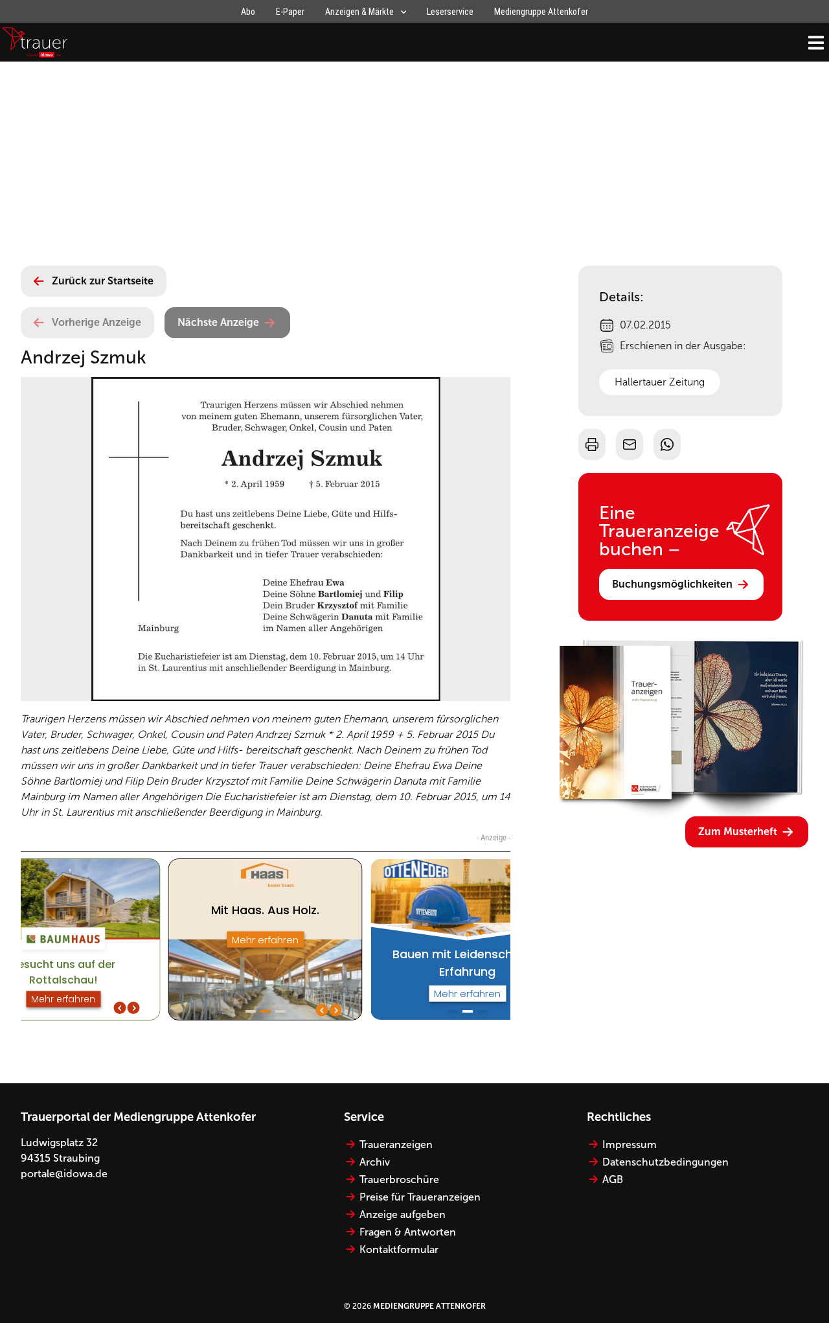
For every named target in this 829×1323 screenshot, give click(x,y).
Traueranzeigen (396, 1144)
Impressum (629, 1144)
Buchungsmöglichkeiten (672, 584)
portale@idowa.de (64, 1173)
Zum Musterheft (737, 831)
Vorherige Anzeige (96, 322)
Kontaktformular (398, 1249)
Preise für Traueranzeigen (420, 1196)
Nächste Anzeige (218, 322)
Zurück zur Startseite (102, 280)
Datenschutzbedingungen (665, 1162)
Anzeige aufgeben (402, 1214)
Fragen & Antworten (407, 1231)
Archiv (374, 1162)
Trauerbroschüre (399, 1179)
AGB (612, 1179)
